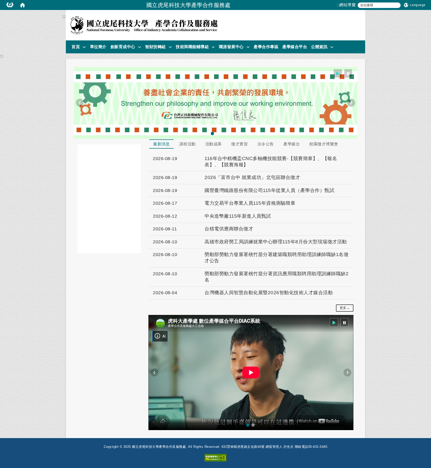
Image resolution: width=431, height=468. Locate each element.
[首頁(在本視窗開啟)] (22, 5)
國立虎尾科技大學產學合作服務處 (188, 5)
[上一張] (80, 103)
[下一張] (351, 103)
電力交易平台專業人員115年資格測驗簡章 (250, 203)
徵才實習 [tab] (239, 144)
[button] (415, 5)
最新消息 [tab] (161, 144)
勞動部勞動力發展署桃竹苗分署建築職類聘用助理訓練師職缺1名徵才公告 (276, 257)
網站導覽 (347, 4)
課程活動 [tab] (187, 144)
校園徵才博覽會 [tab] (323, 144)
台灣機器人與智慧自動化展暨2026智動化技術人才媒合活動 (269, 292)
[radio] (337, 73)
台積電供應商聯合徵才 (229, 228)
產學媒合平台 (294, 47)
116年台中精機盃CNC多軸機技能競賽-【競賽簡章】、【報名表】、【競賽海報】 (271, 161)
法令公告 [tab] (265, 144)
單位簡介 (98, 47)
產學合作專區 (266, 47)
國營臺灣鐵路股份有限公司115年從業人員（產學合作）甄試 (269, 190)
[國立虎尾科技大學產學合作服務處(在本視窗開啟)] (144, 25)
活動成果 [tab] (213, 144)
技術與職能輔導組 (192, 47)
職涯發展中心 (231, 47)
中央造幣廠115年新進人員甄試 (238, 216)
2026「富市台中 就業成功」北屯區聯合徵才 (252, 177)
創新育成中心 (122, 47)
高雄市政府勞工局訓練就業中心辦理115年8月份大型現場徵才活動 (276, 241)
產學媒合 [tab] (291, 144)
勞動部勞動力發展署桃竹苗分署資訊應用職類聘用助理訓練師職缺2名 (276, 276)
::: (338, 4)
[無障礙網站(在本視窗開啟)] (215, 457)
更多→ (345, 308)
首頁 (76, 47)
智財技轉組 (155, 47)
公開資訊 (319, 47)
